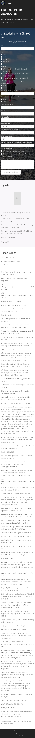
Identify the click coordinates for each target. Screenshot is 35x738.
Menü (32, 3)
